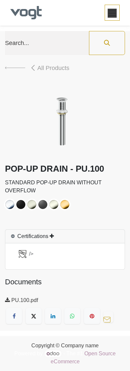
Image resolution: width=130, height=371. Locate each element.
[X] (34, 316)
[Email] (110, 316)
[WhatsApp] (72, 316)
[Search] (107, 43)
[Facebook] (14, 316)
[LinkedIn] (53, 316)
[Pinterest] (92, 316)
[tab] (65, 236)
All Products (53, 68)
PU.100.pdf (24, 300)
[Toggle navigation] (112, 13)
